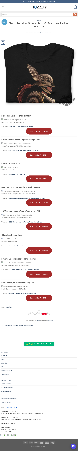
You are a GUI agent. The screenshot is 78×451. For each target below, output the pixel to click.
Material (4, 367)
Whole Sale (5, 374)
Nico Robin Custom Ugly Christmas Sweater (19, 325)
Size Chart (4, 363)
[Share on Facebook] (33, 313)
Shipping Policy (6, 391)
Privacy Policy (6, 380)
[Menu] (2, 7)
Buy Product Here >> (39, 131)
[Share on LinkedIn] (48, 313)
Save (45, 314)
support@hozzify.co (11, 407)
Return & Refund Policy (8, 398)
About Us (4, 352)
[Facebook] (1, 435)
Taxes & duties (6, 402)
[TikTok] (15, 435)
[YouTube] (8, 435)
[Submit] (75, 14)
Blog (39, 20)
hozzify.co (9, 307)
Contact (4, 356)
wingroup (48, 32)
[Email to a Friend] (40, 313)
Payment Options (7, 387)
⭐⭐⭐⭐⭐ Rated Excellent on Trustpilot (39, 344)
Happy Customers (7, 370)
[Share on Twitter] (36, 313)
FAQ (2, 359)
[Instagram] (5, 435)
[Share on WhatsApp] (29, 313)
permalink (50, 320)
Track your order (6, 395)
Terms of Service (6, 384)
